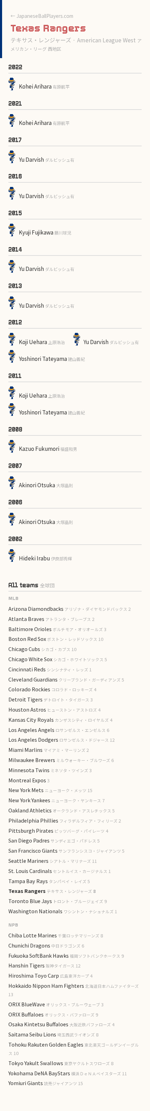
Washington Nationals (62, 911)
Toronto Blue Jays (57, 900)
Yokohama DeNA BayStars (67, 1073)
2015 (15, 213)
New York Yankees (56, 800)
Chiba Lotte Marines (55, 935)
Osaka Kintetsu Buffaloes (61, 1024)
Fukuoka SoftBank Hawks (66, 955)
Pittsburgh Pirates (58, 830)
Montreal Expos (29, 780)
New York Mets (50, 790)
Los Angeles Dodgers (61, 739)
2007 (15, 465)
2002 (15, 539)
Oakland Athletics (61, 810)
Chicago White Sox (57, 659)
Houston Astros (54, 709)
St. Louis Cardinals (59, 870)
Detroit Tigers (50, 699)
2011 (15, 375)
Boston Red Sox (55, 638)
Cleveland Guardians (66, 679)
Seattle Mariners (52, 860)
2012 (15, 322)
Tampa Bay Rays (49, 881)
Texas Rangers (52, 890)
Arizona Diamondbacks (69, 608)
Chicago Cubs (42, 648)
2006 (15, 502)
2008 (15, 429)
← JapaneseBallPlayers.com (41, 15)
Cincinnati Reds (50, 669)
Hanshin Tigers (44, 965)
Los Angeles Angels (58, 729)
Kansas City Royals (60, 719)
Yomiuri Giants (45, 1082)
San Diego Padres (54, 840)
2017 (15, 140)
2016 (15, 176)
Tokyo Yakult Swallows (60, 1063)
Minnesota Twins (50, 770)
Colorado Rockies (52, 689)
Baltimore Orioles (57, 629)
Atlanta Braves (51, 618)
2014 (15, 249)
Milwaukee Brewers (61, 759)
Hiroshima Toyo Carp (50, 975)
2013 (15, 285)
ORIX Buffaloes (53, 1014)
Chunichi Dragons (46, 945)
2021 (15, 103)
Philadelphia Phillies (64, 820)
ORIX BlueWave (56, 1004)
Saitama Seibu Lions (53, 1034)
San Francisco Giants (66, 850)
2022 (15, 67)
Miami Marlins (48, 749)
